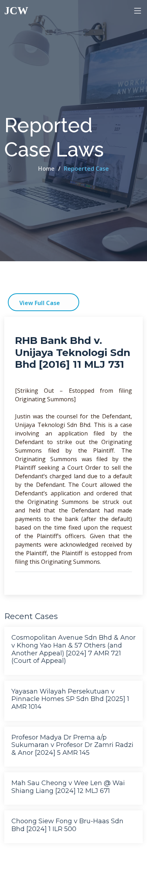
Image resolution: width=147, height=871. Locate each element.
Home (46, 168)
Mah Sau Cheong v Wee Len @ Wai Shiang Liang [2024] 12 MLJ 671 (68, 787)
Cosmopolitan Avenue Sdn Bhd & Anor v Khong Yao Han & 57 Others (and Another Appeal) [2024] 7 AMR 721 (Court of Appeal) (73, 649)
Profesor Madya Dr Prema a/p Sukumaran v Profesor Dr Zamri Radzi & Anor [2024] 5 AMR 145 (72, 745)
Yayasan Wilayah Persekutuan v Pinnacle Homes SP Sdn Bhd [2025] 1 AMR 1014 (70, 699)
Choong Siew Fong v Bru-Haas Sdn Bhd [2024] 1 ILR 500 (67, 825)
